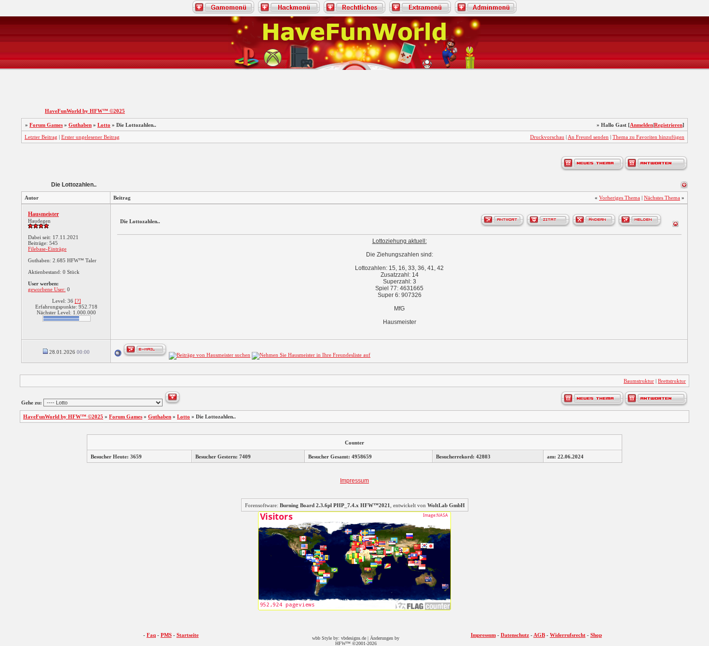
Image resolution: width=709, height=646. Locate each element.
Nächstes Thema (662, 198)
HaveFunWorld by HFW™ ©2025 (85, 111)
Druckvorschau (547, 137)
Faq (151, 635)
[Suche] (606, 78)
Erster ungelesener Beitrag (90, 137)
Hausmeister (43, 214)
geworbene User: (47, 289)
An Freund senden (588, 137)
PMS (166, 635)
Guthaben (80, 125)
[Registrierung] (20, 78)
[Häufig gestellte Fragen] (62, 78)
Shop (596, 635)
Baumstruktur (639, 381)
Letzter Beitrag (41, 137)
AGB (539, 635)
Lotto (103, 125)
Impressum (354, 480)
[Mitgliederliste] (688, 78)
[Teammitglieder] (647, 78)
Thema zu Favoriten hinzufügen (648, 137)
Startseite (188, 635)
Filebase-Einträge (47, 249)
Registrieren (668, 125)
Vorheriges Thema (619, 198)
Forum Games (46, 125)
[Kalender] (103, 78)
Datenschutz (515, 635)
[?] (78, 301)
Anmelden (641, 125)
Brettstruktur (672, 381)
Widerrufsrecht (568, 635)
